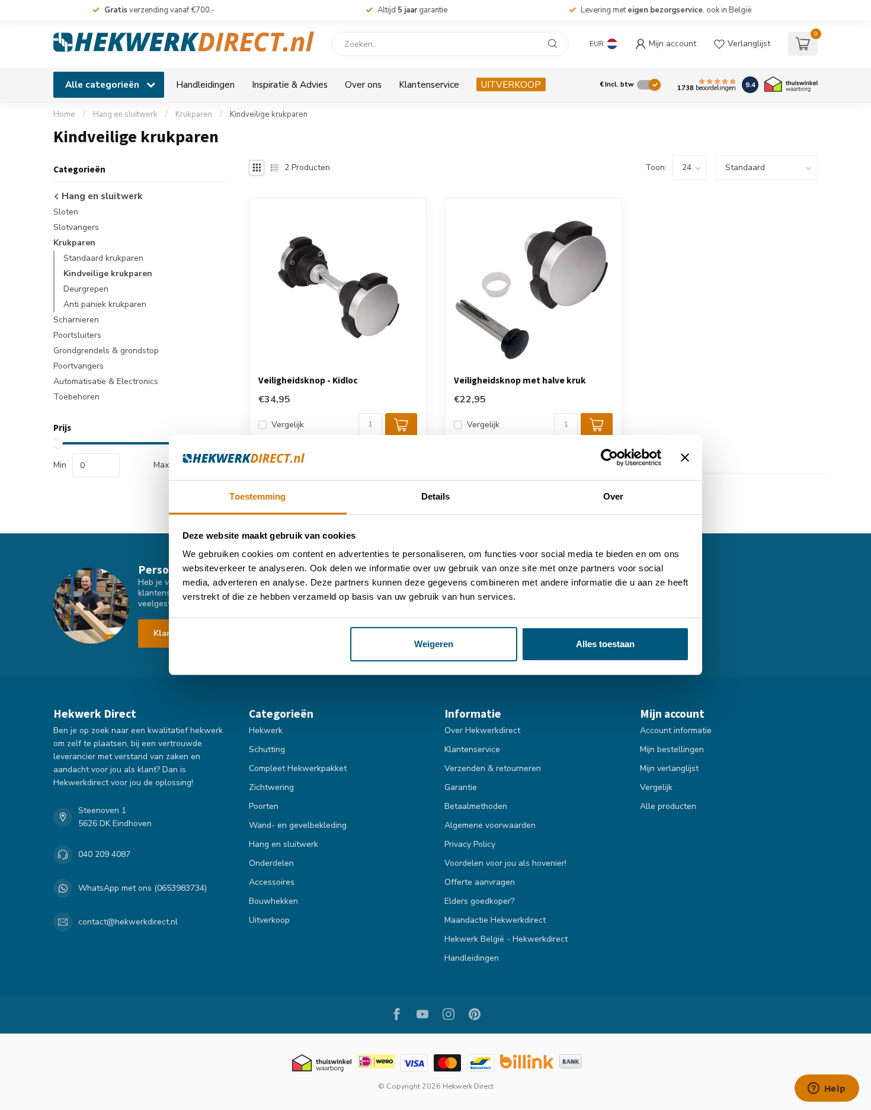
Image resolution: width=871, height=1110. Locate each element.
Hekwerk (266, 730)
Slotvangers (76, 227)
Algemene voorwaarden (490, 825)
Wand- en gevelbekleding (298, 825)
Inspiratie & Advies (290, 84)
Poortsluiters (77, 335)
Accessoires (271, 882)
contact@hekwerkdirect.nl (128, 921)
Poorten (263, 806)
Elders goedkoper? (479, 901)
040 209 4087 (104, 854)
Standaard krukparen (103, 258)
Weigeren (433, 644)
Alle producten (668, 806)
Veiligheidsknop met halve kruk (520, 380)
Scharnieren (76, 319)
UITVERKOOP (511, 84)
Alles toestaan (605, 644)
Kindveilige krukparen (269, 114)
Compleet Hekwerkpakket (298, 768)
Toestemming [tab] (257, 496)
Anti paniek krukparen (104, 304)
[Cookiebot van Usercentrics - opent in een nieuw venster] (609, 457)
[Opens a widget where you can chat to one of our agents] (826, 1089)
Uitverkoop (269, 920)
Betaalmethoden (475, 806)
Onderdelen (271, 863)
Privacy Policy (469, 844)
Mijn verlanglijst (669, 768)
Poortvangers (78, 366)
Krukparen (193, 114)
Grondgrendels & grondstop (106, 350)
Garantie (460, 787)
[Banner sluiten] (685, 457)
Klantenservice (429, 84)
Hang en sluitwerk (125, 114)
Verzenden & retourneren (492, 768)
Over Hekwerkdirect (482, 730)
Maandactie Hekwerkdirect (495, 920)
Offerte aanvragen (479, 882)
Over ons (363, 84)
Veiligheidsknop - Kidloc (308, 380)
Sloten (65, 211)
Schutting (267, 749)
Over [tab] (613, 496)
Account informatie (676, 730)
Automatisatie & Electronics (105, 381)
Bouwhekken (273, 901)
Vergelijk (287, 424)
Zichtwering (271, 787)
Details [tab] (435, 496)
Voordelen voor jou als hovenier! (505, 863)
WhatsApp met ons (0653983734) (142, 888)
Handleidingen (205, 84)
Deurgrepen (85, 289)
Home (64, 114)
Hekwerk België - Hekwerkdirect (506, 939)
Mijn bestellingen (672, 749)
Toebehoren (76, 396)
